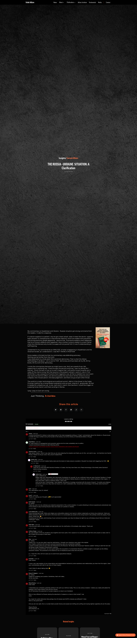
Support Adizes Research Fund (126, 635)
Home (55, 2)
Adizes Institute (82, 2)
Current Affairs (72, 158)
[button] (62, 2)
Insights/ (62, 158)
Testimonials (92, 2)
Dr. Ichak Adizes (50, 396)
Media (100, 2)
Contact (108, 2)
